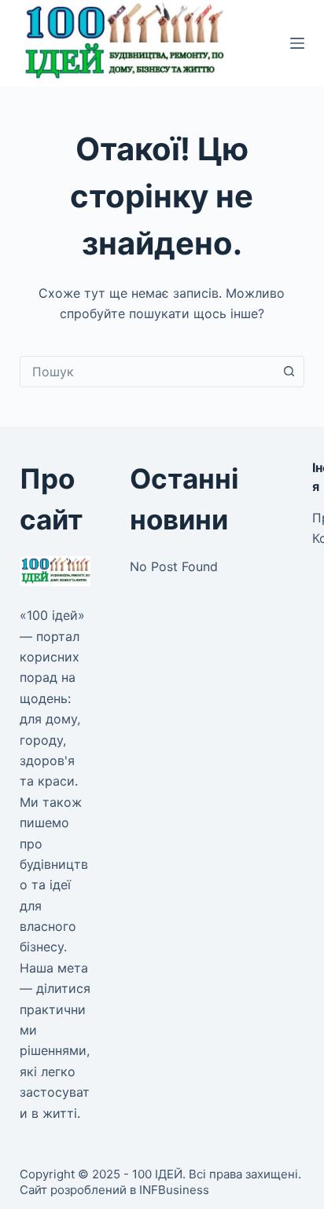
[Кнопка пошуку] (289, 372)
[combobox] (147, 371)
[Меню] (297, 43)
